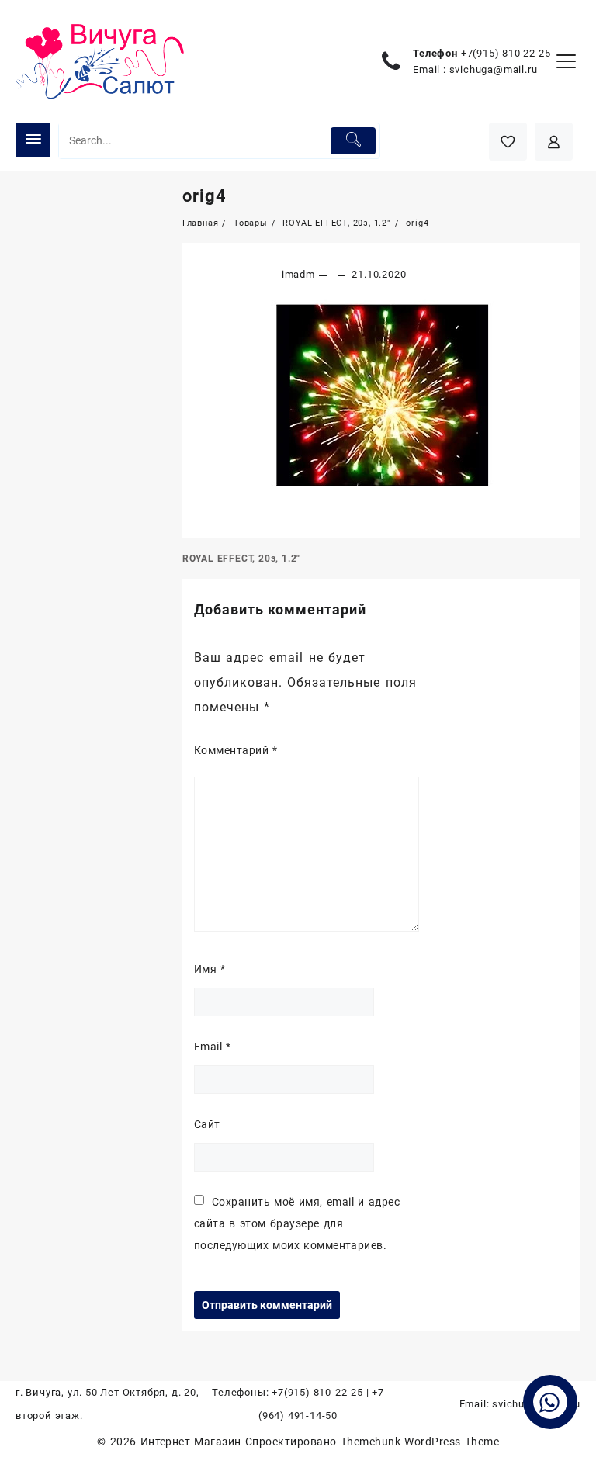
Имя (210, 969)
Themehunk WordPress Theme (420, 1441)
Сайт (207, 1124)
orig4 (204, 196)
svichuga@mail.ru (493, 69)
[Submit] (353, 140)
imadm (298, 274)
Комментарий (236, 750)
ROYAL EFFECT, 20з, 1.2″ (241, 558)
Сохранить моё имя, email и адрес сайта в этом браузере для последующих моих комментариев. (297, 1223)
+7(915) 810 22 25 (506, 53)
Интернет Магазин (192, 1441)
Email (212, 1046)
